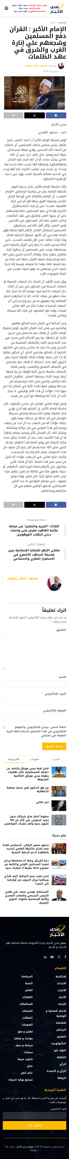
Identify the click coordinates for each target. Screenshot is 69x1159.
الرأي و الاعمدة (56, 1071)
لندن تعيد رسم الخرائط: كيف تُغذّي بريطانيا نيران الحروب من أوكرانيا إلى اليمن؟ (26, 880)
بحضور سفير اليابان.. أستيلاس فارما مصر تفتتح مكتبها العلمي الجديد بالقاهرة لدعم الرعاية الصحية (26, 849)
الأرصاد (62, 1004)
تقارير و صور (25, 1031)
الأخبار (52, 22)
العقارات (27, 997)
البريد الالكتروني (58, 1109)
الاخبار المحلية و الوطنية (56, 1013)
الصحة (29, 983)
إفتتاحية (61, 976)
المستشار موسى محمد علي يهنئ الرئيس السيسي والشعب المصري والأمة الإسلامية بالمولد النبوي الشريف (27, 897)
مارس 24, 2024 (50, 71)
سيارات (28, 1052)
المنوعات (27, 1024)
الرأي (63, 1064)
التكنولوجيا (59, 1043)
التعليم (61, 1036)
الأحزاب (61, 990)
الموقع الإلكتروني (54, 711)
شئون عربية (25, 1059)
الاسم (61, 677)
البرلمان (61, 1029)
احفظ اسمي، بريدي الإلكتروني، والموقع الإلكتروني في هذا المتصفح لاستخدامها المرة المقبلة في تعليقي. (36, 731)
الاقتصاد (61, 1022)
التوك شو (60, 1050)
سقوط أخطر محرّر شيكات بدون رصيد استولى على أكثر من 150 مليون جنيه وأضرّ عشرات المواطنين (26, 820)
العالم (29, 990)
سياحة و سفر (24, 1045)
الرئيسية (62, 22)
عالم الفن (27, 1072)
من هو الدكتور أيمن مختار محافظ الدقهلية (28, 789)
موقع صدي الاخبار (25, 1147)
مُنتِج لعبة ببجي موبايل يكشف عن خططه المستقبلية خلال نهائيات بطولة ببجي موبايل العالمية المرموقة (28, 774)
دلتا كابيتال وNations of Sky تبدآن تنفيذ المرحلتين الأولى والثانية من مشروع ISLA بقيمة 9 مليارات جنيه (26, 864)
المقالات (27, 1017)
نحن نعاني (42, 802)
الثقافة (61, 1057)
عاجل (30, 1066)
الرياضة (61, 1077)
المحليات (27, 1010)
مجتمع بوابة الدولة (21, 1079)
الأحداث (61, 983)
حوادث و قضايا (23, 1038)
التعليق (60, 630)
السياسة (27, 976)
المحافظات (26, 1004)
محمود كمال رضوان (36, 65)
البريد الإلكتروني (54, 694)
